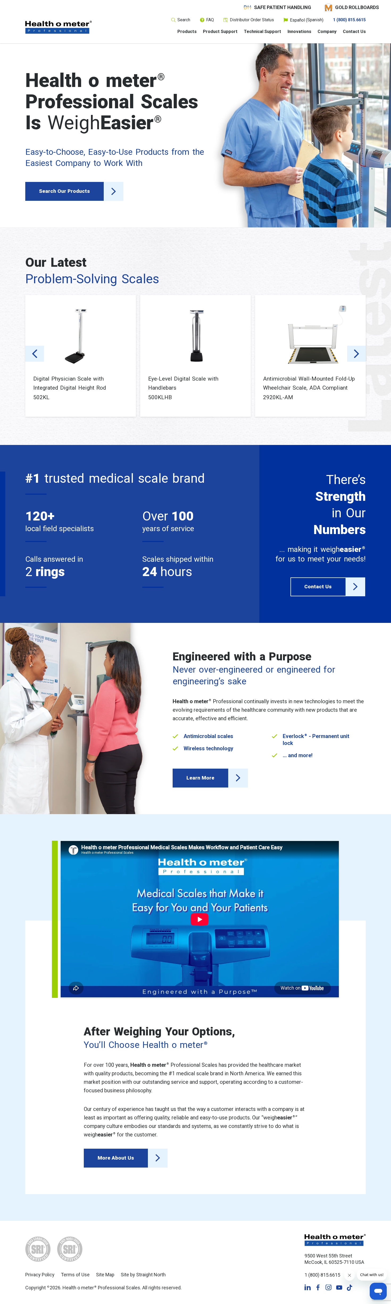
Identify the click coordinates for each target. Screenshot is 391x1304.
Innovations (299, 32)
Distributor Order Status (252, 20)
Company (327, 32)
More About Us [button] (116, 1158)
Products (187, 32)
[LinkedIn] (308, 1288)
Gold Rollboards (357, 7)
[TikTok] (350, 1288)
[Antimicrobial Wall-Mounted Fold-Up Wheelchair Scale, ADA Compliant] (310, 335)
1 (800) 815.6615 (349, 20)
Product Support (220, 32)
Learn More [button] (200, 778)
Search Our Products (64, 191)
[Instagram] (328, 1288)
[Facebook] (318, 1288)
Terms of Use (75, 1274)
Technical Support (262, 32)
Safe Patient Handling (282, 7)
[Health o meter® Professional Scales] (58, 27)
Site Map (105, 1274)
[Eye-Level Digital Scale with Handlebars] (195, 335)
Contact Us (354, 32)
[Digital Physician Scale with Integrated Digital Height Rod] (80, 335)
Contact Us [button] (318, 587)
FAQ (210, 20)
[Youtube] (339, 1288)
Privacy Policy (40, 1274)
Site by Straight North (143, 1274)
